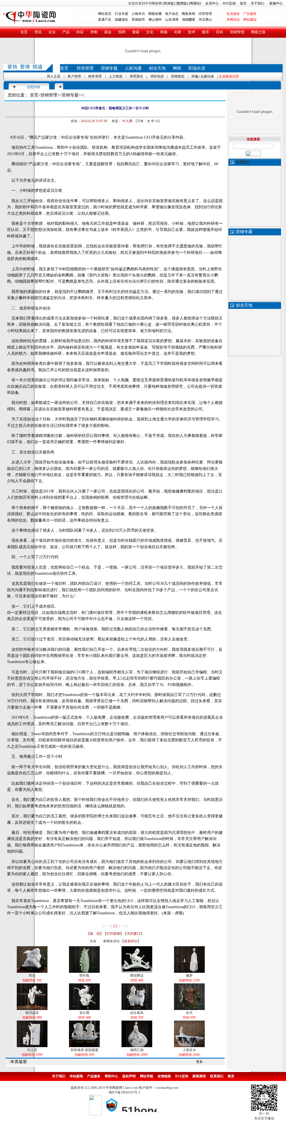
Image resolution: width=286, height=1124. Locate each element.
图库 (205, 32)
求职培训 (157, 76)
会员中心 (212, 3)
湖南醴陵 (188, 20)
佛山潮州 (155, 20)
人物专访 (138, 14)
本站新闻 (76, 1076)
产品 (66, 32)
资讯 (38, 32)
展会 (107, 32)
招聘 (121, 32)
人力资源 (115, 76)
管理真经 (136, 76)
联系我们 (216, 1076)
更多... (200, 1062)
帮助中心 (111, 1076)
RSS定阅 (229, 3)
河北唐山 (205, 20)
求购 (93, 32)
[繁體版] (181, 3)
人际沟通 (133, 68)
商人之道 (53, 76)
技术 (191, 32)
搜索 (135, 32)
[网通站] (195, 3)
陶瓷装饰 (188, 14)
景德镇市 (138, 20)
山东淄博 (171, 20)
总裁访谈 (207, 76)
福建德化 (121, 20)
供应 (80, 32)
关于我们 (257, 3)
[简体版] (169, 3)
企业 (52, 32)
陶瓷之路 (258, 32)
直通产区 (106, 20)
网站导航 (146, 1076)
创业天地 (157, 68)
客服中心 (276, 3)
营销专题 (109, 68)
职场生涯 (197, 68)
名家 (177, 32)
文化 (149, 32)
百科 (219, 32)
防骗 (195, 76)
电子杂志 (171, 14)
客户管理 (74, 76)
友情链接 (164, 1076)
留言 (243, 3)
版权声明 (129, 1076)
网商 (177, 68)
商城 (163, 32)
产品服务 (94, 1076)
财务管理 (95, 76)
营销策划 (177, 76)
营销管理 (237, 32)
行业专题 (121, 14)
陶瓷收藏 (155, 14)
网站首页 (104, 14)
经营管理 (205, 14)
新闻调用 (199, 1076)
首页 (24, 32)
